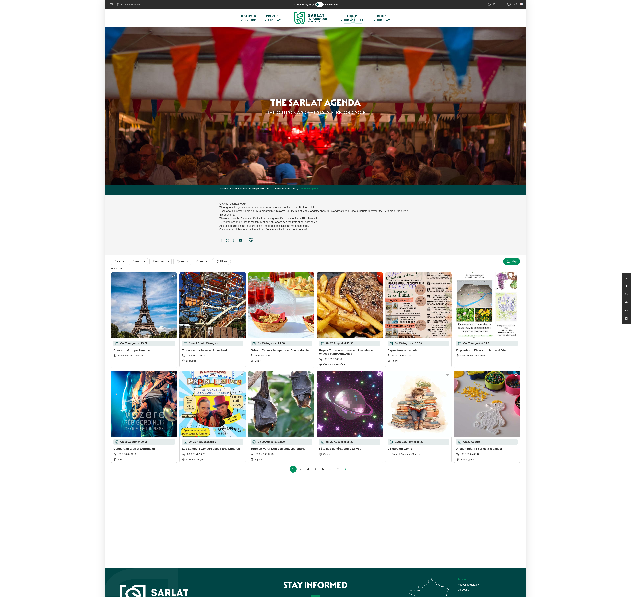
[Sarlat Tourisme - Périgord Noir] (311, 18)
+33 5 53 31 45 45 (130, 4)
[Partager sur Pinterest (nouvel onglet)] (234, 241)
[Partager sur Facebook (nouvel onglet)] (221, 241)
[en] (521, 4)
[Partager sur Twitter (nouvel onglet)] (227, 241)
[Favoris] (509, 4)
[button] (521, 4)
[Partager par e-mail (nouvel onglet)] (240, 241)
